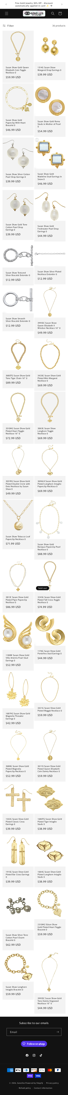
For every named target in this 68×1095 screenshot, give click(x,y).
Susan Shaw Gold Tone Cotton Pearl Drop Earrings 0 (16, 227)
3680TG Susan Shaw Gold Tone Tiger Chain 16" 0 (18, 376)
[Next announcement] (62, 4)
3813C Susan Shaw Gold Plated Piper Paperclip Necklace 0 (17, 600)
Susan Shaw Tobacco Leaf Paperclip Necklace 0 (18, 537)
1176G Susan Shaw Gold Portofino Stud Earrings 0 (50, 652)
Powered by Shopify (34, 1083)
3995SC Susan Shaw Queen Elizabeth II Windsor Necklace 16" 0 (49, 325)
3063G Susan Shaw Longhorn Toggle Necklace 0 (47, 431)
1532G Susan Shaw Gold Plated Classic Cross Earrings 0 (17, 821)
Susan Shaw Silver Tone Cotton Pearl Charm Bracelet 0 (17, 937)
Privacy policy (52, 1083)
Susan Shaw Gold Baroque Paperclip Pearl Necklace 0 (49, 547)
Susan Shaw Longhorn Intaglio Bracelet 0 (16, 988)
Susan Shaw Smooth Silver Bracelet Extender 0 (18, 319)
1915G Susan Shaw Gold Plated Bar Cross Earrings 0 (17, 874)
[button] (6, 13)
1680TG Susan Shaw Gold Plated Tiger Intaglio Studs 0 (50, 821)
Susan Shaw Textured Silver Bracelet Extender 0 (18, 273)
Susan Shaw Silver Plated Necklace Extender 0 (49, 272)
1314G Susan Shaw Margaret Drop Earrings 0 (49, 68)
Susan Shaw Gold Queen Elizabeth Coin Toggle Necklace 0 (17, 70)
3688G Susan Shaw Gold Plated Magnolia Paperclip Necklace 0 (17, 769)
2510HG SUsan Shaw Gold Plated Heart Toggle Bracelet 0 (49, 927)
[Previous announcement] (6, 4)
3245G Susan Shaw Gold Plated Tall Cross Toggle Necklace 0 (49, 600)
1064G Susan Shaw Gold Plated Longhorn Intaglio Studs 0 (49, 874)
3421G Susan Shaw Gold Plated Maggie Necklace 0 (50, 709)
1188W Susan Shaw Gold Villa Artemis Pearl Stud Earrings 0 (17, 658)
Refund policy (25, 1088)
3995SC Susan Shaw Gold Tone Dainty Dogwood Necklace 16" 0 (50, 1001)
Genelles (21, 1083)
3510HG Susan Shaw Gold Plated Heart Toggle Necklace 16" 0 (18, 431)
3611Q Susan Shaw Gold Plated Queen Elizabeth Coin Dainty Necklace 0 (49, 769)
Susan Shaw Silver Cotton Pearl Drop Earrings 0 (18, 175)
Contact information (43, 1088)
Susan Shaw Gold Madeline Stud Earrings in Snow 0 (50, 176)
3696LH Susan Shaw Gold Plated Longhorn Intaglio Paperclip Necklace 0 (50, 484)
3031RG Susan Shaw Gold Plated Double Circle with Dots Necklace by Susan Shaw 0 (18, 485)
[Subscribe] (57, 1032)
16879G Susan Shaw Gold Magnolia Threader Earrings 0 (18, 716)
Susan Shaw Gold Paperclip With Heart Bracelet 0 (16, 122)
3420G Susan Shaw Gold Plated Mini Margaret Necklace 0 (49, 378)
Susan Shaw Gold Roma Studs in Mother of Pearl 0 (49, 124)
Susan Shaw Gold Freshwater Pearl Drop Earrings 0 (48, 229)
